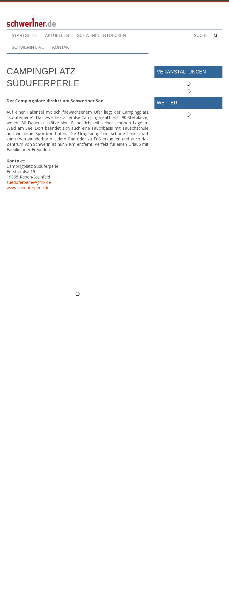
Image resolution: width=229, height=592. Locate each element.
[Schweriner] (31, 20)
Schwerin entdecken (101, 35)
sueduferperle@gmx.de (29, 182)
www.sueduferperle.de (28, 187)
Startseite (24, 35)
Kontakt (62, 47)
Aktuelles (57, 35)
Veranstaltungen (181, 71)
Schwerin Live (28, 47)
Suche (201, 35)
